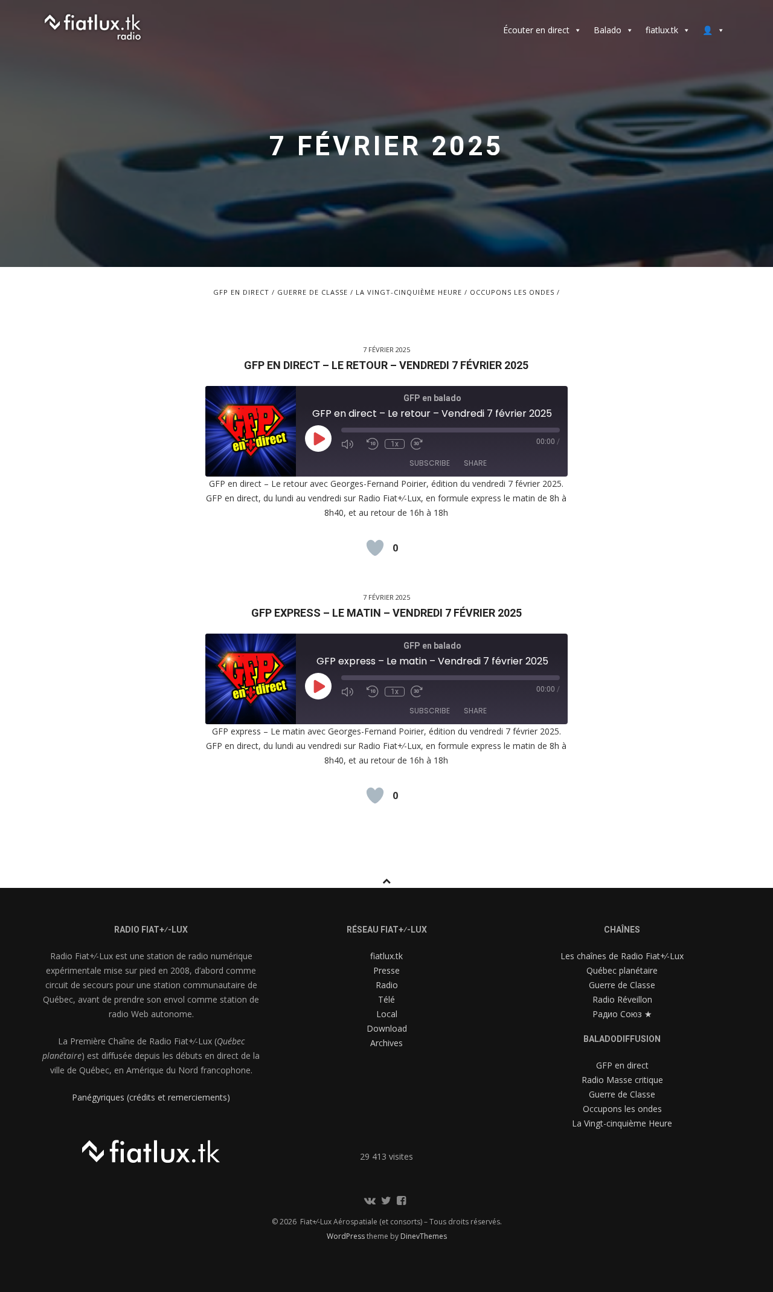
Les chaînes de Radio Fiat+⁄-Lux (622, 956)
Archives (386, 1043)
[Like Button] (375, 548)
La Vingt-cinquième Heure (409, 292)
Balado (607, 30)
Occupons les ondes (512, 292)
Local (386, 1014)
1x (395, 444)
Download (387, 1028)
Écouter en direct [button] (536, 30)
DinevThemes (423, 1236)
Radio (387, 985)
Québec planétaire (622, 970)
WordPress (347, 1236)
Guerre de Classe (312, 292)
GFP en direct (241, 292)
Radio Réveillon (622, 999)
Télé (386, 999)
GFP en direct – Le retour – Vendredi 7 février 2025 (386, 365)
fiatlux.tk (662, 30)
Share (475, 463)
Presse (386, 970)
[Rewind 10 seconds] (373, 444)
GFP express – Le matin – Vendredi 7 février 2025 (386, 612)
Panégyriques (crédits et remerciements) (151, 1097)
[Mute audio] (351, 444)
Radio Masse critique (622, 1079)
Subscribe (429, 463)
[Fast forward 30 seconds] (420, 444)
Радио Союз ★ (622, 1014)
